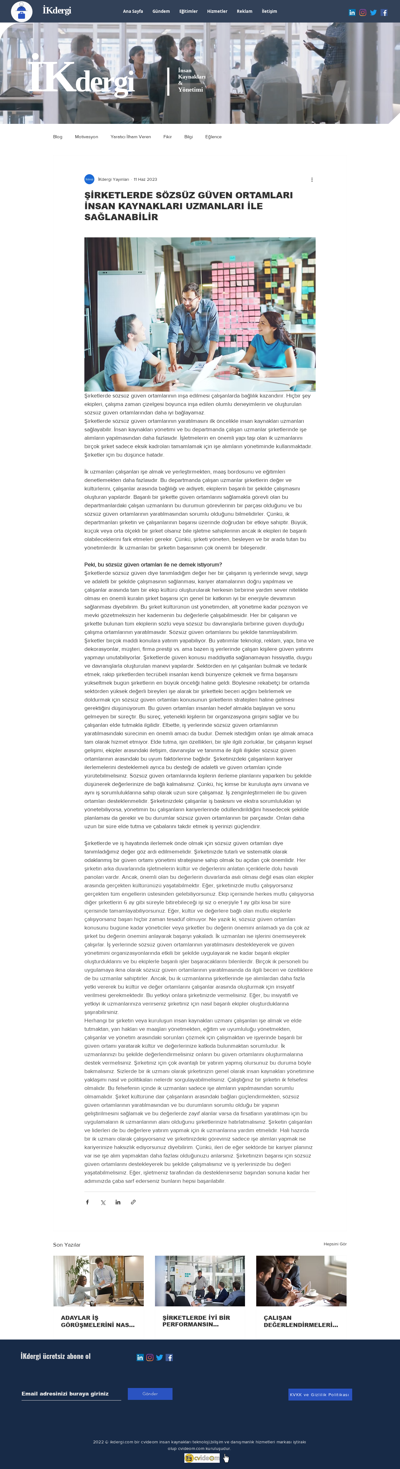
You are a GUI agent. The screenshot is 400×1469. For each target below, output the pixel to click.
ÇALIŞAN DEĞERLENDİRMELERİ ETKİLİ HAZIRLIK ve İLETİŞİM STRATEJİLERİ (301, 1322)
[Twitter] (159, 1357)
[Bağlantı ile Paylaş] (133, 1202)
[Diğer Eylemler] (312, 179)
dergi (104, 81)
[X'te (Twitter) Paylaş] (103, 1202)
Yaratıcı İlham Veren (131, 136)
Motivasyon (86, 136)
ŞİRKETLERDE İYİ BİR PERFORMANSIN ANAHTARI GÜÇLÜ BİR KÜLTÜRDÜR (197, 1321)
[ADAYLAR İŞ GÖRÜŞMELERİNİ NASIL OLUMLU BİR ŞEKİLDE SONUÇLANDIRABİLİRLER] (98, 1281)
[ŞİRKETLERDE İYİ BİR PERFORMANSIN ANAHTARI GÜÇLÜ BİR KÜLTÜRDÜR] (200, 1281)
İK (51, 76)
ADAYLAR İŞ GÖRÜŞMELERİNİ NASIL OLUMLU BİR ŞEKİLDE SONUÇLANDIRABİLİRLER (98, 1322)
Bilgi (188, 136)
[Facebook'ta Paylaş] (87, 1202)
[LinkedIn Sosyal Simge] (140, 1357)
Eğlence (213, 136)
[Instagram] (149, 1357)
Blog (57, 136)
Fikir (167, 136)
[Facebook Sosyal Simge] (169, 1357)
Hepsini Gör (335, 1243)
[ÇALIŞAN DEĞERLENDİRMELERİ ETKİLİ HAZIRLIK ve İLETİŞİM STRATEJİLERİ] (301, 1281)
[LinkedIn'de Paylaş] (118, 1202)
